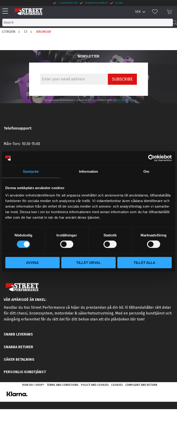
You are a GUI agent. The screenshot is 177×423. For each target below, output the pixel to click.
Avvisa (32, 262)
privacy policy (125, 100)
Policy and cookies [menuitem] (95, 385)
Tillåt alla (144, 262)
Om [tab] (146, 171)
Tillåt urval (88, 262)
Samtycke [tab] (31, 171)
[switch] (66, 244)
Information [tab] (88, 171)
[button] (6, 11)
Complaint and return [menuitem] (141, 385)
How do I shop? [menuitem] (33, 385)
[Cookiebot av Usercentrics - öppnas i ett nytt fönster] (151, 158)
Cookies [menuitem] (117, 385)
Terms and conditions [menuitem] (63, 385)
